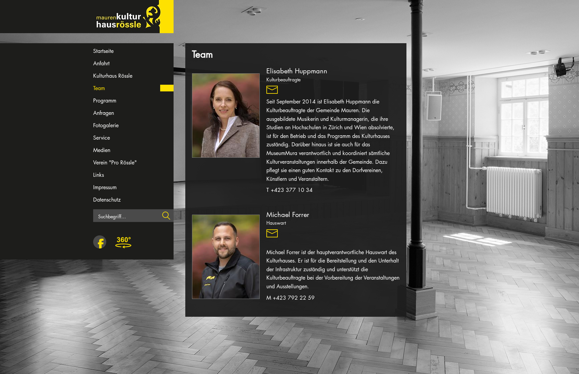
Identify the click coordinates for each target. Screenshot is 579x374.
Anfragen (103, 113)
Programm (104, 100)
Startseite (103, 51)
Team (99, 88)
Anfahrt (101, 63)
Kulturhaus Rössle (112, 75)
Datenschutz (107, 199)
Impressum (105, 187)
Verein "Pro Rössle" (115, 162)
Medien (101, 150)
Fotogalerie (106, 125)
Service (101, 137)
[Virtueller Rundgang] (123, 242)
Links (98, 174)
